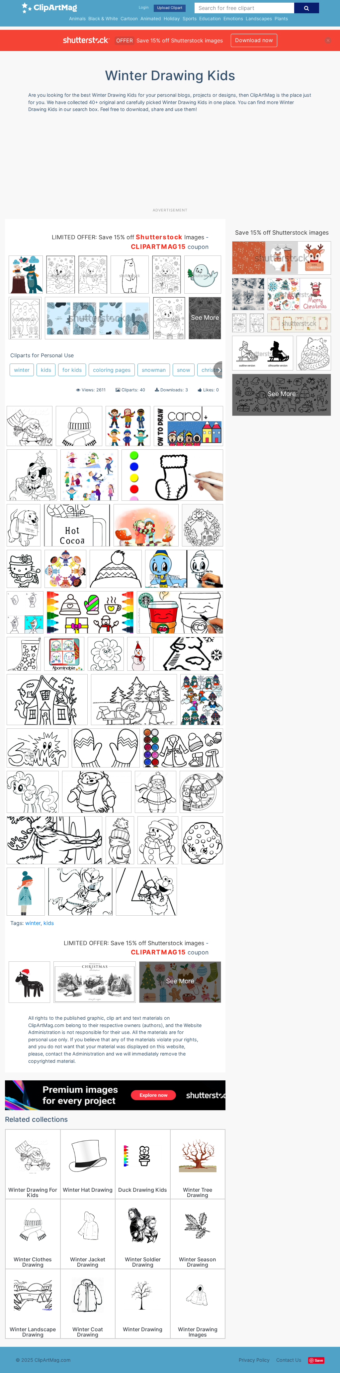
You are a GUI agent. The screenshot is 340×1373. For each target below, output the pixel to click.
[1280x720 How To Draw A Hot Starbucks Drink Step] (180, 616)
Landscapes (259, 18)
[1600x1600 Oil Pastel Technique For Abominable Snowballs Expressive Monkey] (64, 657)
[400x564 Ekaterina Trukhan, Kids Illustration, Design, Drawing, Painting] (25, 894)
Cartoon (129, 18)
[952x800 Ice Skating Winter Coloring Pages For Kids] (80, 894)
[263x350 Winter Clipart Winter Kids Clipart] (202, 702)
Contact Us (288, 1360)
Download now (254, 40)
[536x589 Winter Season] (201, 794)
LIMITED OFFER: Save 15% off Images (128, 237)
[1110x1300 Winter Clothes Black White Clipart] (155, 795)
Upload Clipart (169, 7)
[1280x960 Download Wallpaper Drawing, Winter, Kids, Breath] (146, 528)
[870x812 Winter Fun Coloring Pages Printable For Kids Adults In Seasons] (32, 795)
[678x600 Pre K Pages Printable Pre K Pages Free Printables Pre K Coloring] (146, 894)
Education (210, 18)
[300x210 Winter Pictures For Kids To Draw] (96, 795)
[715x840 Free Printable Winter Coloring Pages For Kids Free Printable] (202, 528)
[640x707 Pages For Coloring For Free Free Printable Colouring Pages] (106, 656)
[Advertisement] (166, 162)
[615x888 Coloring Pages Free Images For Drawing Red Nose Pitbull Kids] (23, 528)
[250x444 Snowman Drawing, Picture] (138, 656)
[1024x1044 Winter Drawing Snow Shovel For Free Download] (29, 429)
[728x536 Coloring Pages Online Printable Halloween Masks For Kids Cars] (77, 528)
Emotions (233, 18)
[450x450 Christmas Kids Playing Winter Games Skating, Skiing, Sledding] (89, 478)
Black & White (103, 18)
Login (143, 7)
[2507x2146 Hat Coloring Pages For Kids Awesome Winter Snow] (115, 572)
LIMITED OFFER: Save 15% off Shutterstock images (134, 943)
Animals (77, 18)
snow (183, 370)
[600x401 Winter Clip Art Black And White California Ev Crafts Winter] (134, 702)
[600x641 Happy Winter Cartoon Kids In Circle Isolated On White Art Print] (65, 572)
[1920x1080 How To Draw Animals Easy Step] (184, 572)
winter (22, 370)
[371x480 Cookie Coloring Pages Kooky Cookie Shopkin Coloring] (202, 843)
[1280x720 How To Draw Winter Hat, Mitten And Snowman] (90, 616)
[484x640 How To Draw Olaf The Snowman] (25, 615)
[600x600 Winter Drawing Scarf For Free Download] (79, 429)
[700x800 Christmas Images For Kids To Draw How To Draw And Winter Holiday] (32, 478)
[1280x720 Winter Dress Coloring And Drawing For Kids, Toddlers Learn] (183, 751)
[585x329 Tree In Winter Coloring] (188, 656)
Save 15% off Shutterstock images (282, 232)
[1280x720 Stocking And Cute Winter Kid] (172, 478)
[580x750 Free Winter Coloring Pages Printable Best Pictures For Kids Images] (24, 572)
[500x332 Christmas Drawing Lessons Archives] (188, 429)
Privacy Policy (254, 1360)
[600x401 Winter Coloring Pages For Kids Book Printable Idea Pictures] (105, 751)
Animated (150, 18)
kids (46, 370)
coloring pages (111, 370)
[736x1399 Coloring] (120, 843)
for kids (72, 370)
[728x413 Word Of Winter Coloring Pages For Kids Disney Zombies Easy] (54, 843)
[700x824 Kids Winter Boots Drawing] (24, 657)
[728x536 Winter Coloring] (37, 751)
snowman (154, 370)
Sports (190, 18)
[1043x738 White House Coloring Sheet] (47, 702)
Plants (281, 18)
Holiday (172, 18)
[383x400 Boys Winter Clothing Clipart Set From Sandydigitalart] (128, 429)
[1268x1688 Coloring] (158, 843)
